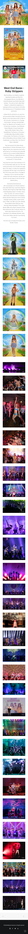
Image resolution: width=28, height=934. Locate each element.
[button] (24, 4)
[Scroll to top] (25, 931)
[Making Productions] (5, 4)
